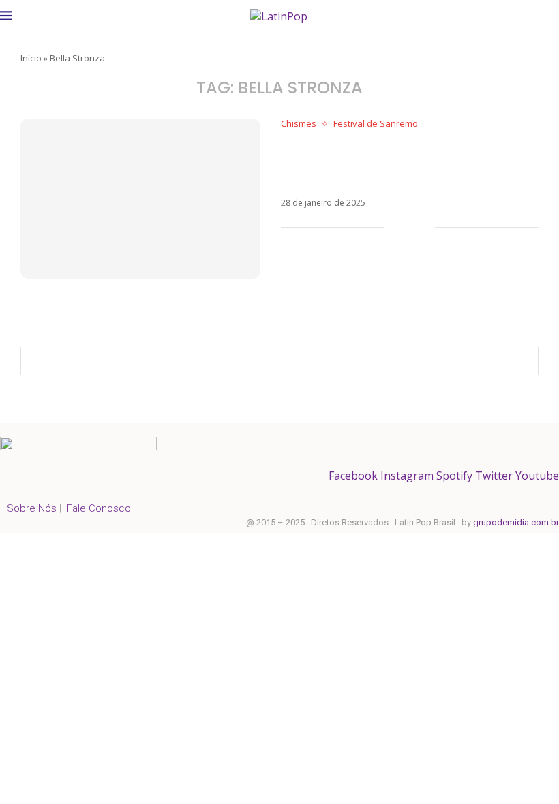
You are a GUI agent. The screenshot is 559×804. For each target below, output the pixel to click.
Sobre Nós (32, 508)
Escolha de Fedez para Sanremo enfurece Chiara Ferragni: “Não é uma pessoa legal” (408, 163)
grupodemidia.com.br (516, 522)
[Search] (552, 15)
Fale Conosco (99, 508)
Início (31, 58)
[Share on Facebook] (404, 227)
